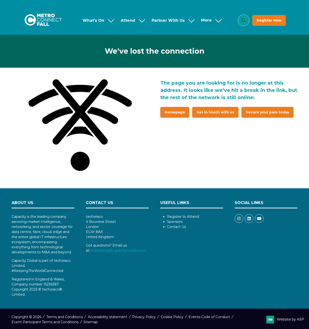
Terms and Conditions (64, 317)
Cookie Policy (172, 317)
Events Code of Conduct (209, 317)
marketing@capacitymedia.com (118, 250)
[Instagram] (239, 218)
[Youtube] (259, 218)
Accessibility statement (107, 317)
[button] (210, 20)
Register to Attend (183, 216)
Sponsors (175, 221)
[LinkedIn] (249, 218)
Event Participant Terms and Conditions (45, 322)
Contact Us (176, 227)
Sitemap (91, 322)
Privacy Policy (144, 317)
